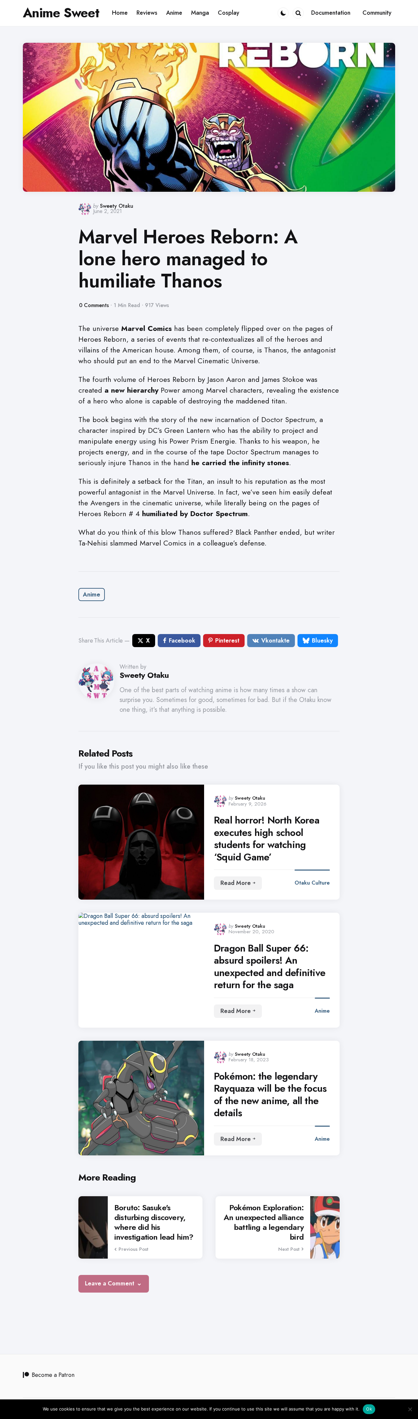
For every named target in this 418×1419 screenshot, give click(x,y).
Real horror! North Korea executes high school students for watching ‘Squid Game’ (266, 838)
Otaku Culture (312, 883)
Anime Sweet (61, 12)
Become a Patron (53, 1375)
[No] (410, 1409)
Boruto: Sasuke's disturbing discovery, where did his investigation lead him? (154, 1222)
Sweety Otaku (116, 206)
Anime (91, 594)
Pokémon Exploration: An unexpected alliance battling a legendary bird (264, 1222)
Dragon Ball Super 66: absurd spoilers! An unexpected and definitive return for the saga (269, 966)
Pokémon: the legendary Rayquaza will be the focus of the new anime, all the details (270, 1094)
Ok (369, 1408)
